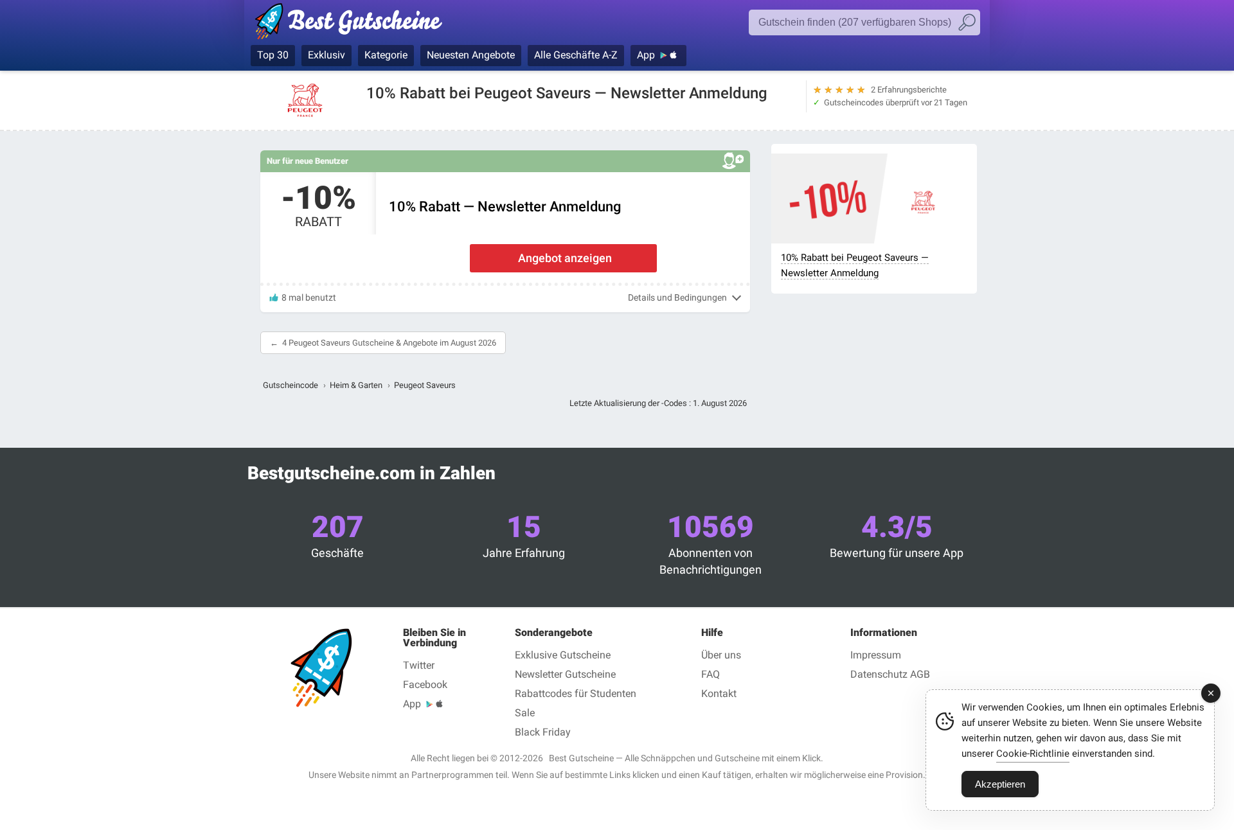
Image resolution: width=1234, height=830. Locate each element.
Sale (525, 713)
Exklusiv (326, 55)
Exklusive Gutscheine (563, 655)
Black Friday (543, 732)
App (646, 55)
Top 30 (273, 55)
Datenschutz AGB (890, 674)
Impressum (875, 655)
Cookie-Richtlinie (1032, 753)
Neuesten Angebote (471, 55)
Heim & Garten (356, 385)
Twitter (418, 665)
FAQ (710, 674)
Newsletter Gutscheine (565, 674)
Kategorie (385, 55)
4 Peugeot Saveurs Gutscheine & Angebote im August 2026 (389, 343)
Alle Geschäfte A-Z (576, 55)
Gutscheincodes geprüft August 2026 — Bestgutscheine (355, 24)
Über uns (721, 655)
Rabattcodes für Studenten (575, 693)
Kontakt (719, 693)
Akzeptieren (1000, 784)
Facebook (425, 684)
